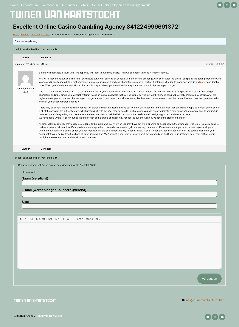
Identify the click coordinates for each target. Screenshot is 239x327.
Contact (96, 5)
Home (14, 5)
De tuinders (69, 5)
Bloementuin (49, 5)
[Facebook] (220, 5)
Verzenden (209, 278)
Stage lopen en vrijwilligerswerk (127, 5)
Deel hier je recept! (40, 34)
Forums (25, 34)
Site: (25, 201)
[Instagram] (227, 5)
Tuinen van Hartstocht (48, 315)
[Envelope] (234, 5)
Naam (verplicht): (35, 178)
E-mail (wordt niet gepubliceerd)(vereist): (54, 190)
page (202, 82)
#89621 (220, 64)
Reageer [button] (210, 64)
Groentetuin (29, 5)
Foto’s (84, 5)
